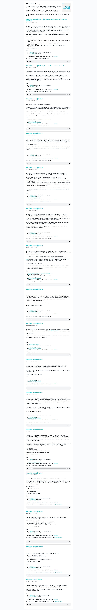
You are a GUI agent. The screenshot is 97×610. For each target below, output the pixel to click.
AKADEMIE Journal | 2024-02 (34, 359)
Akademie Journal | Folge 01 (34, 579)
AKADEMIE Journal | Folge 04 (34, 473)
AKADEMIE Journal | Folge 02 (34, 546)
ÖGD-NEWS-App (33, 53)
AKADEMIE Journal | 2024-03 (34, 323)
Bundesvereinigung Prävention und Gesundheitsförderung (39, 273)
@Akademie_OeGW (58, 504)
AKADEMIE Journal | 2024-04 (34, 289)
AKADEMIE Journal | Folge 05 (34, 429)
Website (31, 52)
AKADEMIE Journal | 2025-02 (34, 99)
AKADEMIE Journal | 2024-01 (34, 392)
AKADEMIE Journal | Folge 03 (34, 511)
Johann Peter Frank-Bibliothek (53, 330)
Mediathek (56, 56)
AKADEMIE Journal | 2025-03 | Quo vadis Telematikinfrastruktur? (45, 66)
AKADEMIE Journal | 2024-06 (34, 208)
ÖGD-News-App (33, 460)
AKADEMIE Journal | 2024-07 (34, 167)
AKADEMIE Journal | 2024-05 (34, 245)
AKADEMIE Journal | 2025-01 (34, 133)
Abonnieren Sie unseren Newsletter (34, 54)
